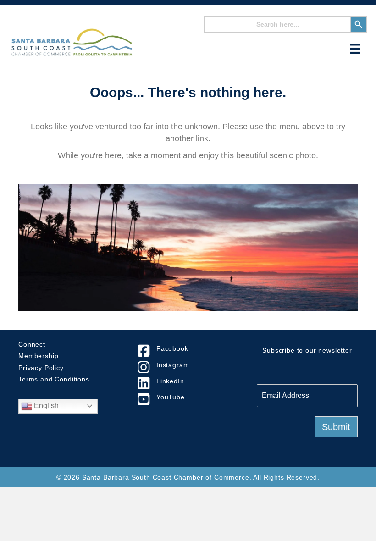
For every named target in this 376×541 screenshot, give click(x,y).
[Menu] (355, 48)
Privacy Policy (41, 367)
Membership (38, 355)
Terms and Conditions (53, 379)
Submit (336, 427)
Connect (31, 344)
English (45, 405)
